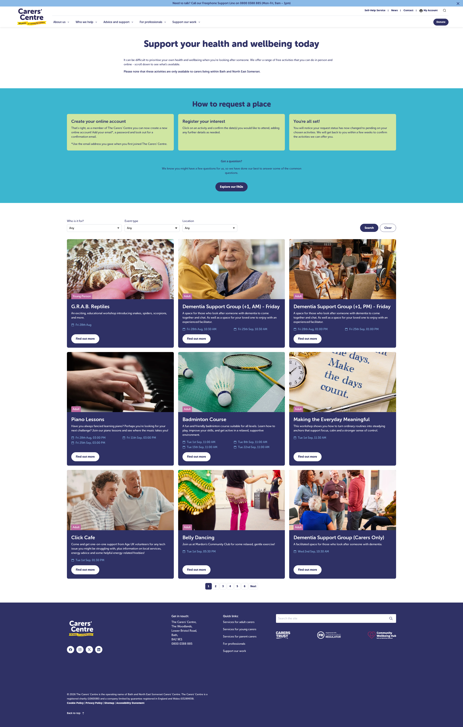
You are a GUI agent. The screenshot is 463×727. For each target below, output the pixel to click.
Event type (131, 221)
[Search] (445, 10)
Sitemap (109, 703)
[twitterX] (89, 649)
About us (59, 22)
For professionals (151, 22)
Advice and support (116, 22)
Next (253, 586)
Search (369, 228)
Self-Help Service (375, 10)
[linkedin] (98, 649)
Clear (388, 228)
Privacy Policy (94, 703)
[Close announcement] (458, 3)
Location (188, 221)
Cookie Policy (75, 703)
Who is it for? (75, 221)
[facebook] (70, 649)
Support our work (184, 22)
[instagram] (80, 649)
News (394, 10)
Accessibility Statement (130, 703)
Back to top (73, 713)
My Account (430, 10)
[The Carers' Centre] (31, 17)
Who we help (84, 22)
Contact (408, 10)
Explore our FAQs (231, 186)
